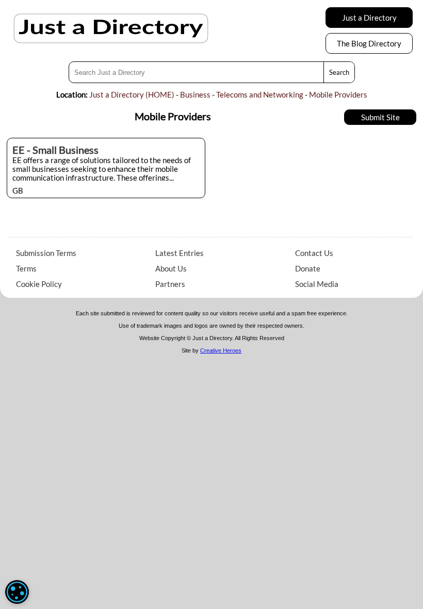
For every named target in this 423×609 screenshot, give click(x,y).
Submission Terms (46, 253)
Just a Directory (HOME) (131, 94)
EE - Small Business (55, 149)
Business (195, 94)
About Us (171, 268)
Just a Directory (369, 17)
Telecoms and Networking (259, 94)
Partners (170, 284)
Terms (26, 268)
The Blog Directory (369, 43)
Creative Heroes (220, 350)
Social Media (316, 284)
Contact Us (314, 253)
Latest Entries (179, 253)
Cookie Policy (39, 284)
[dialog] (17, 592)
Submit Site (380, 117)
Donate (307, 268)
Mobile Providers (338, 94)
